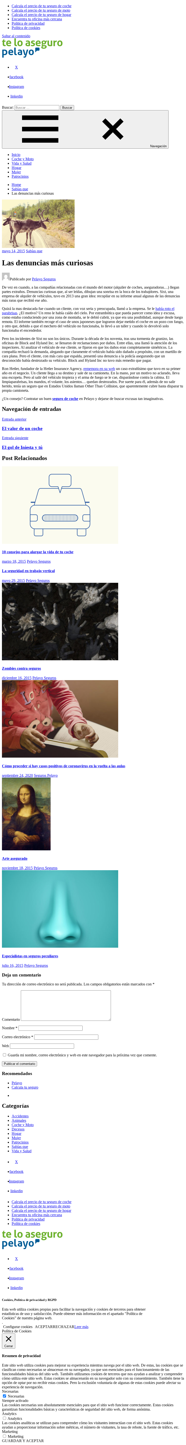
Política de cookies (26, 1224)
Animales (19, 1120)
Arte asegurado (14, 858)
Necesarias (16, 1396)
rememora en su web (99, 369)
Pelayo (17, 1083)
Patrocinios (20, 176)
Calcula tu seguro (25, 1087)
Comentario (11, 1019)
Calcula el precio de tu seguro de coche (41, 1202)
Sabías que (34, 251)
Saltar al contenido (16, 36)
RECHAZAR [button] (63, 1327)
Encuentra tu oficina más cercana (37, 1215)
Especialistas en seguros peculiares (30, 956)
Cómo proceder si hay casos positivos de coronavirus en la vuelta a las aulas (63, 766)
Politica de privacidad (28, 1219)
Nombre (9, 1028)
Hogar (16, 168)
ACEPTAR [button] (44, 1327)
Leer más (81, 1327)
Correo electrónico (17, 1037)
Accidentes (20, 1116)
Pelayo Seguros (44, 279)
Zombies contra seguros (21, 668)
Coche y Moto (23, 159)
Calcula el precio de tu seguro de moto (41, 1206)
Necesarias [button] (10, 1391)
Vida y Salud (21, 163)
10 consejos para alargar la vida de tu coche (37, 552)
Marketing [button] (10, 1432)
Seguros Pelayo (46, 775)
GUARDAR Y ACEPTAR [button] (23, 1441)
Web (5, 1046)
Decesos (18, 1129)
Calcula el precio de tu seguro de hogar (41, 1210)
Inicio (16, 155)
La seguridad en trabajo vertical (28, 571)
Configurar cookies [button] (17, 1327)
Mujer (16, 172)
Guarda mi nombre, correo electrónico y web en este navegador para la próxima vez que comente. (82, 1055)
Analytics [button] (9, 1414)
